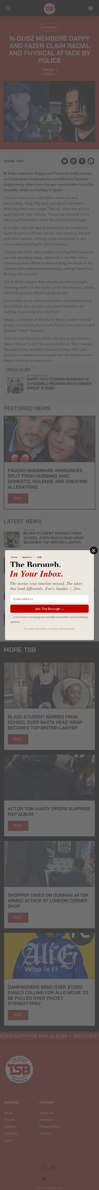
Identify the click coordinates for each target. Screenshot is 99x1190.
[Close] (94, 550)
